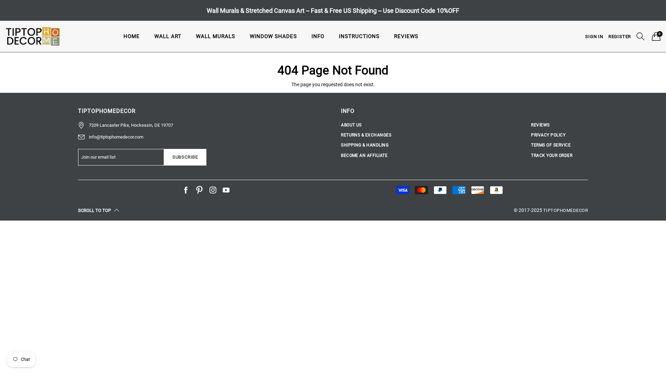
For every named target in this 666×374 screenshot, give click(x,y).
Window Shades (273, 36)
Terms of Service (551, 145)
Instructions (359, 36)
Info (317, 36)
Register (619, 36)
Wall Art (167, 36)
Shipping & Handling (364, 145)
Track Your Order (551, 155)
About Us (351, 125)
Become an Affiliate (364, 155)
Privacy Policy (548, 135)
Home (131, 36)
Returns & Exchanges (366, 135)
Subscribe (185, 157)
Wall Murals (215, 36)
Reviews (406, 36)
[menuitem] (131, 36)
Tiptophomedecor (565, 210)
